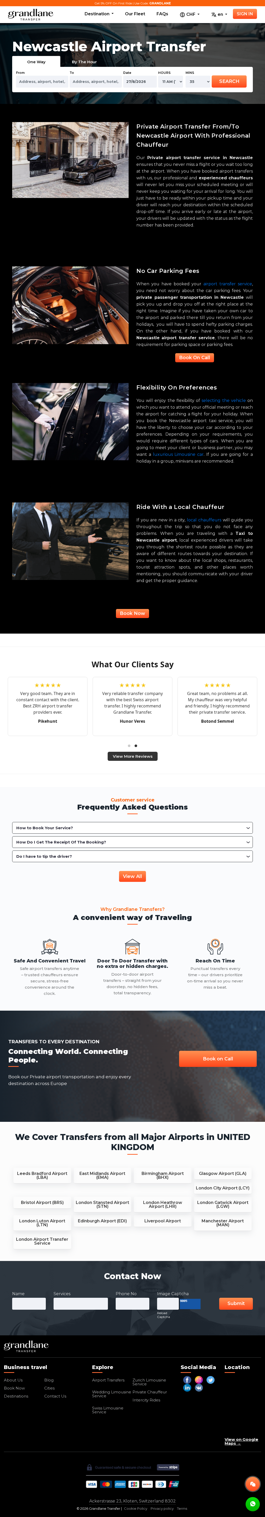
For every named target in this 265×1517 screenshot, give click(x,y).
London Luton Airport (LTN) (42, 1222)
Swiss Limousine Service (107, 1410)
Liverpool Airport (162, 1220)
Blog (49, 1380)
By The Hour (84, 61)
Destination (98, 13)
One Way (36, 61)
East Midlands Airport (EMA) (102, 1175)
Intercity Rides (146, 1400)
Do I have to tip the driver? (44, 856)
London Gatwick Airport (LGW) (222, 1204)
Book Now (132, 613)
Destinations (16, 1396)
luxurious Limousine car (178, 454)
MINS (190, 73)
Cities (49, 1388)
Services (62, 1294)
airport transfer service (227, 283)
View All (132, 876)
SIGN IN (245, 13)
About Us (13, 1380)
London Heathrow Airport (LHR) (162, 1204)
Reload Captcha (163, 1315)
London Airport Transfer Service (42, 1241)
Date (127, 73)
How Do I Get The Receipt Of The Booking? (61, 842)
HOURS (164, 73)
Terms (182, 1509)
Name (18, 1294)
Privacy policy (162, 1509)
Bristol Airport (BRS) (42, 1202)
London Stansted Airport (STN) (102, 1204)
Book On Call (194, 357)
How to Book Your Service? (44, 827)
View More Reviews (132, 756)
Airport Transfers (108, 1380)
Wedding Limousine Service (111, 1394)
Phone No (126, 1294)
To (72, 73)
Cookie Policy (135, 1509)
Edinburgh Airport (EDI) (102, 1220)
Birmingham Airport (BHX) (163, 1175)
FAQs (162, 13)
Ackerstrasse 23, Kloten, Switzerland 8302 (132, 1501)
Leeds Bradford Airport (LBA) (42, 1175)
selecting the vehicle (224, 400)
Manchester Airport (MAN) (223, 1222)
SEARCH (229, 81)
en (220, 14)
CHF (190, 14)
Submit (236, 1303)
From (20, 73)
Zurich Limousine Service (149, 1382)
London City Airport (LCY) (222, 1188)
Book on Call (218, 1059)
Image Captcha (173, 1294)
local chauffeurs (204, 520)
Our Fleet (135, 13)
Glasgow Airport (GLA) (222, 1173)
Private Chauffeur (149, 1392)
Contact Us (55, 1396)
